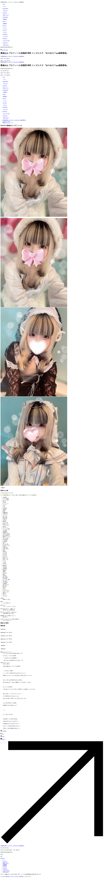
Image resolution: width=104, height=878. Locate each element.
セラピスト (5, 861)
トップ (4, 860)
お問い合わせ (6, 872)
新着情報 (5, 865)
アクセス (5, 868)
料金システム (6, 863)
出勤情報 (5, 864)
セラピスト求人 (6, 870)
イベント (5, 866)
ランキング (5, 869)
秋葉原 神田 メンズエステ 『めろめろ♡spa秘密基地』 (14, 876)
